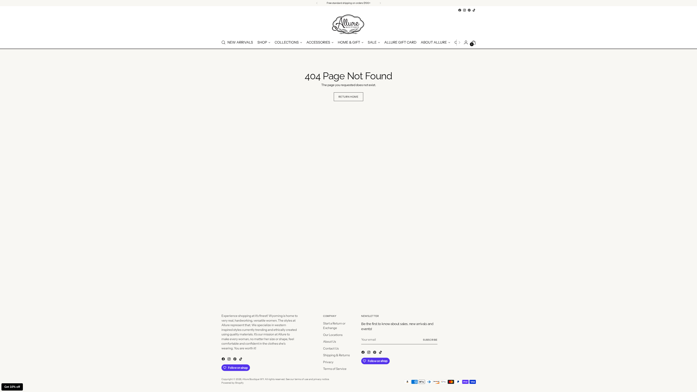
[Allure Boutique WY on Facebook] (459, 10)
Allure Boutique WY (253, 379)
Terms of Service (335, 369)
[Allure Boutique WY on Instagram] (464, 10)
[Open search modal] (223, 42)
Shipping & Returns (336, 355)
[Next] (380, 3)
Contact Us (331, 348)
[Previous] (317, 3)
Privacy (328, 362)
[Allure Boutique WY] (348, 24)
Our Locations (333, 335)
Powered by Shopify (232, 382)
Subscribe (430, 339)
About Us (329, 341)
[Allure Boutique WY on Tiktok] (474, 10)
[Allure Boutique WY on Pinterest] (469, 10)
